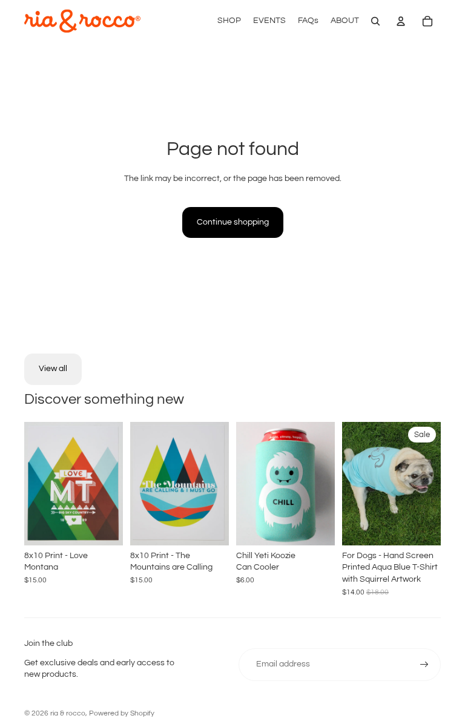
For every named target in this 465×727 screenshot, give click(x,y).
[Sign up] (424, 665)
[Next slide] (431, 483)
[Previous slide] (351, 483)
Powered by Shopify (121, 713)
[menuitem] (229, 21)
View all (53, 368)
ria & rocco (67, 713)
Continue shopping (233, 222)
